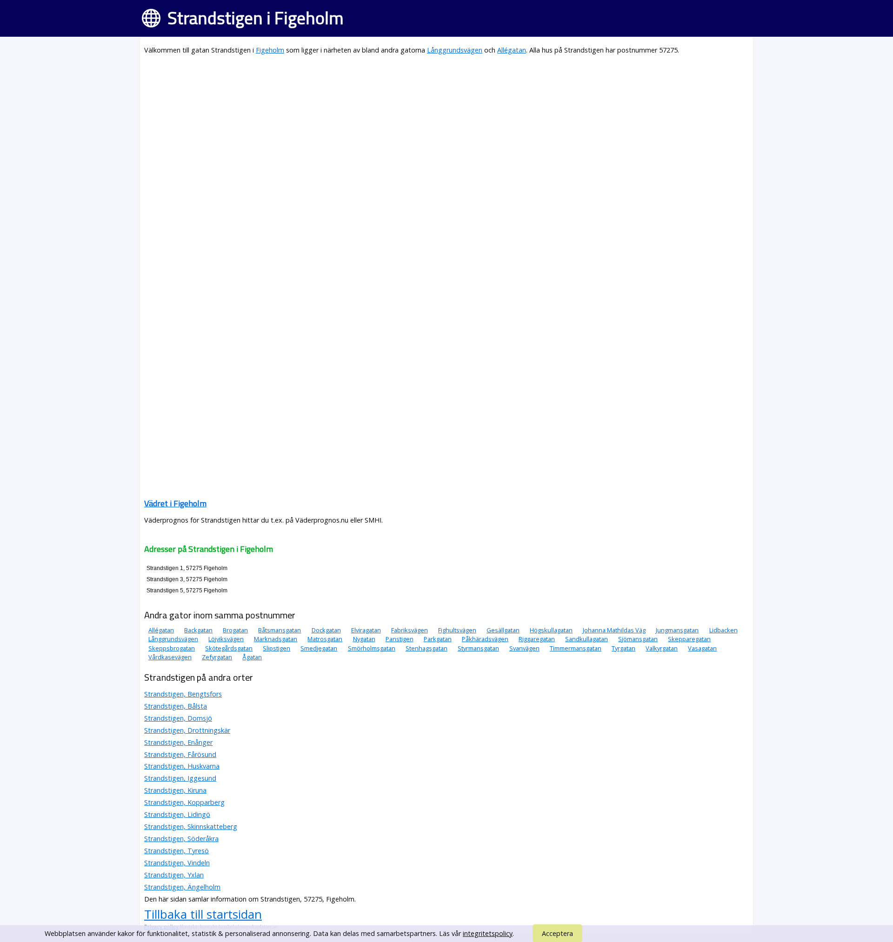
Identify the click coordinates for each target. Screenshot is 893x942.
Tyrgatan (623, 648)
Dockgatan (326, 630)
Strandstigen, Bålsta (175, 706)
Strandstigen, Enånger (178, 742)
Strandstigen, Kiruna (175, 790)
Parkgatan (438, 639)
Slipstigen (276, 648)
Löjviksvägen (226, 639)
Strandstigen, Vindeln (177, 862)
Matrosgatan (324, 639)
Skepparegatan (689, 639)
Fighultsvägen (457, 630)
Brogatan (235, 630)
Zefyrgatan (217, 657)
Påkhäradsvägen (485, 639)
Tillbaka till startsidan (203, 914)
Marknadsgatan (275, 639)
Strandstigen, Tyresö (176, 850)
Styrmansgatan (478, 648)
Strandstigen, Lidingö (177, 814)
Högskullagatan (551, 630)
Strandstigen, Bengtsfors (183, 694)
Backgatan (198, 630)
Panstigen (399, 639)
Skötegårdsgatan (229, 648)
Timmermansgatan (575, 648)
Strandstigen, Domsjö (178, 718)
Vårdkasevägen (170, 657)
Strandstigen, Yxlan (174, 874)
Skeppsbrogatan (171, 648)
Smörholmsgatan (371, 648)
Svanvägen (524, 648)
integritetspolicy (488, 933)
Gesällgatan (503, 630)
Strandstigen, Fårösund (180, 754)
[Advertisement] (423, 128)
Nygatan (364, 639)
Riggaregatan (537, 639)
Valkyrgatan (662, 648)
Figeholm (270, 50)
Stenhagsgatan (426, 648)
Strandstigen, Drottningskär (187, 730)
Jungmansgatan (677, 630)
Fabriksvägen (409, 630)
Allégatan (511, 50)
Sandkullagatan (586, 639)
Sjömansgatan (638, 639)
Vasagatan (702, 648)
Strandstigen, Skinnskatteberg (190, 826)
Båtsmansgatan (279, 630)
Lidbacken (723, 630)
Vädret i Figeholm (175, 503)
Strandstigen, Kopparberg (184, 802)
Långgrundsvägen (454, 50)
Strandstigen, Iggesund (180, 778)
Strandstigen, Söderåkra (181, 838)
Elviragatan (366, 630)
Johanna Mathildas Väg (614, 630)
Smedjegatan (318, 648)
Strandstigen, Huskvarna (182, 766)
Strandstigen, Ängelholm (182, 886)
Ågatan (252, 657)
